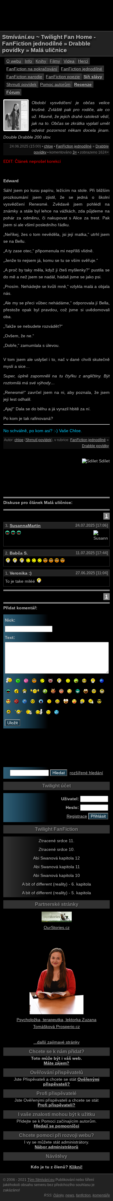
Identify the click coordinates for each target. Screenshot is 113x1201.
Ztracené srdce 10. (57, 849)
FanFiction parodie (24, 76)
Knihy (41, 61)
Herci (83, 61)
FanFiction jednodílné (81, 68)
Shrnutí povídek (21, 84)
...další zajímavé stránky (56, 1042)
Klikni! (76, 1166)
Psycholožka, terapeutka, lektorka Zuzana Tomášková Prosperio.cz (56, 1023)
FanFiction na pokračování (31, 68)
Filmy (55, 61)
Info (28, 61)
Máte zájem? (56, 1063)
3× (75, 152)
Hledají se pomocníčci (56, 1125)
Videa (69, 61)
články (58, 1195)
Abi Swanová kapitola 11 (56, 866)
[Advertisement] (56, 15)
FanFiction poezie (63, 76)
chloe (48, 146)
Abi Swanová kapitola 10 (56, 875)
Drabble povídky (95, 446)
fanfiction (83, 1195)
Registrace (77, 816)
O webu (13, 61)
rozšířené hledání (86, 772)
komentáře (101, 1195)
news (69, 1195)
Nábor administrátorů (56, 1146)
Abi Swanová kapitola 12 (56, 858)
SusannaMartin (25, 525)
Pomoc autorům (55, 84)
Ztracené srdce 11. (56, 840)
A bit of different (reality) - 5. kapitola (56, 892)
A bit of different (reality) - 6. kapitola (56, 884)
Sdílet (104, 460)
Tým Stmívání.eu (41, 1180)
